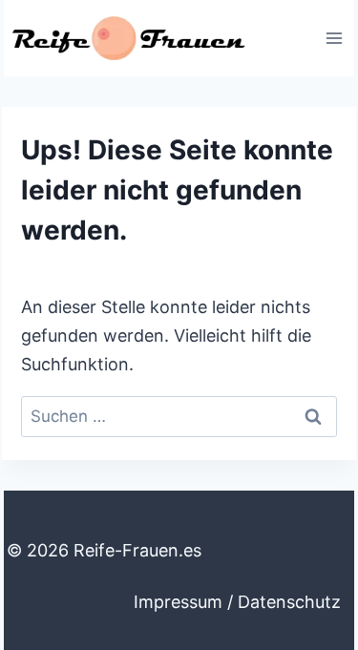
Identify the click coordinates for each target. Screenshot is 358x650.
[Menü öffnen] (333, 37)
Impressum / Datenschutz (237, 602)
